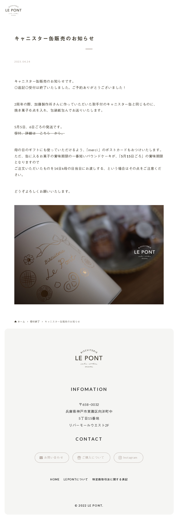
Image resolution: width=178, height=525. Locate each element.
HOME (54, 479)
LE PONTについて (76, 479)
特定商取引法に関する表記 (110, 479)
